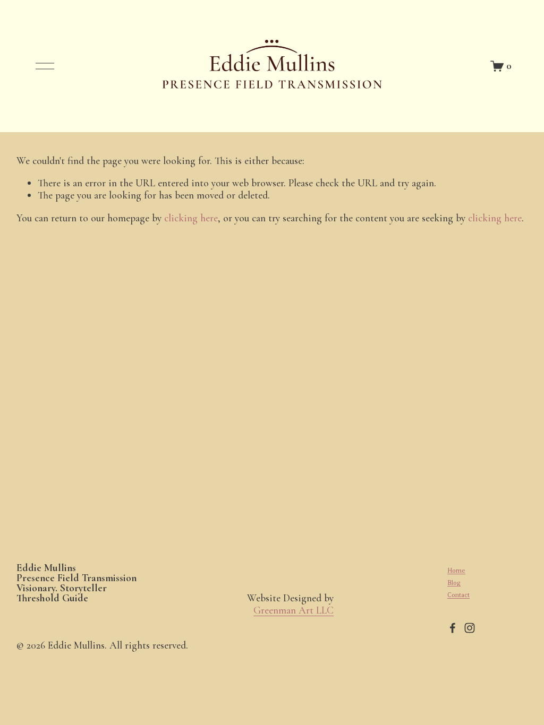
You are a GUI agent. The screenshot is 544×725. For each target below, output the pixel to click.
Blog (454, 582)
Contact (458, 595)
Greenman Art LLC (293, 611)
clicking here (191, 218)
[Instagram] (469, 628)
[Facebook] (452, 628)
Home (456, 570)
